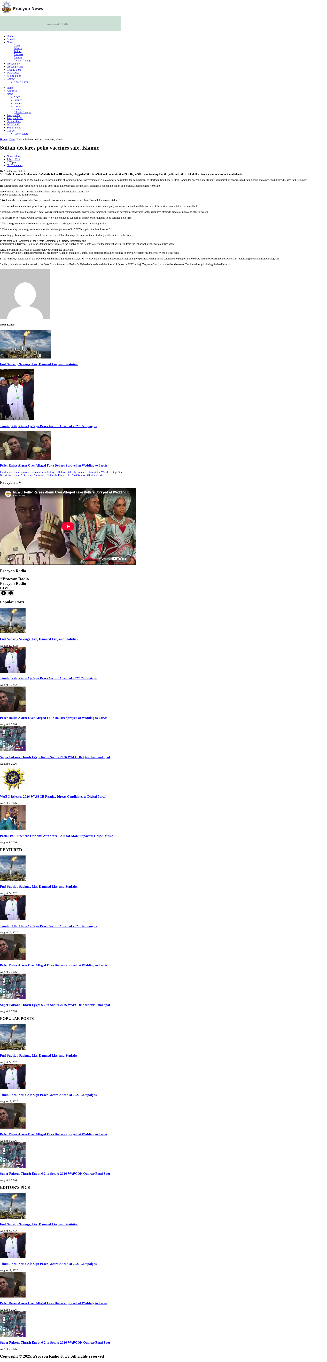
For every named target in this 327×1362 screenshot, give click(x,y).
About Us (12, 39)
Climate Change (22, 60)
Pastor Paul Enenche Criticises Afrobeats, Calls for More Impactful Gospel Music (56, 836)
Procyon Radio (15, 66)
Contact (11, 78)
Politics (17, 51)
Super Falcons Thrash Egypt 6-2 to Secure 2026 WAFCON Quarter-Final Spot (55, 757)
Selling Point (14, 75)
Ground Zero (14, 69)
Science (18, 48)
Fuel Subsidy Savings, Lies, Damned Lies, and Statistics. (39, 364)
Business (18, 54)
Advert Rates (21, 81)
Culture (18, 57)
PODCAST (13, 72)
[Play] (3, 593)
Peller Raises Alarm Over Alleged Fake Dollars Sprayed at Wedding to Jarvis (53, 465)
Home (10, 36)
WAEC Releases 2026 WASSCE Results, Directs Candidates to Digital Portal (53, 796)
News (10, 42)
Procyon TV (13, 63)
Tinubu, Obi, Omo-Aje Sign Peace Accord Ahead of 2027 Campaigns (48, 426)
